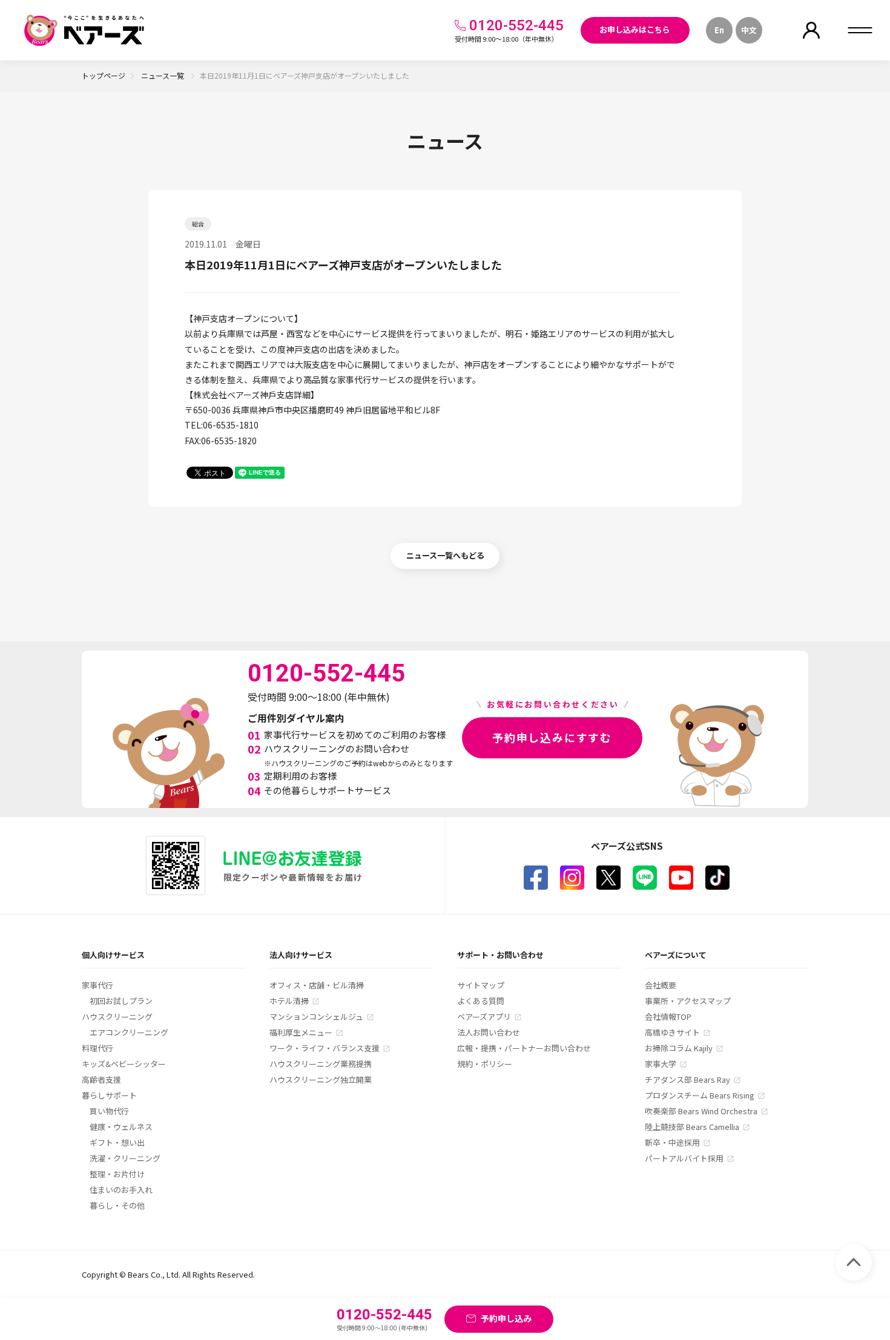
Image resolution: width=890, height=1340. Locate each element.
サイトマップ (480, 985)
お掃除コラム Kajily (679, 1048)
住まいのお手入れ (121, 1189)
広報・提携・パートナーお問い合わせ (524, 1048)
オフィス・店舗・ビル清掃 (316, 985)
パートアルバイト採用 (684, 1158)
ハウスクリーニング (117, 1016)
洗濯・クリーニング (125, 1158)
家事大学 (660, 1063)
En (719, 30)
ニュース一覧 (163, 75)
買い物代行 (109, 1111)
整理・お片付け (117, 1174)
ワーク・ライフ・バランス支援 (324, 1048)
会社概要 (660, 985)
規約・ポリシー (484, 1063)
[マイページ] (811, 30)
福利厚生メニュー (300, 1032)
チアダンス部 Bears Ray (687, 1079)
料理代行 (97, 1048)
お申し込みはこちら (634, 29)
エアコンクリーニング (129, 1032)
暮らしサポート (109, 1095)
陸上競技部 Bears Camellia (692, 1126)
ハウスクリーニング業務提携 (320, 1063)
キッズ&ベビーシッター (124, 1063)
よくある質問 (480, 1001)
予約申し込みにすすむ (552, 737)
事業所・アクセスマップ (688, 1001)
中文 (749, 30)
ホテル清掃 (289, 1001)
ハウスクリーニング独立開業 (320, 1079)
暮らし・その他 (117, 1205)
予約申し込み (506, 1318)
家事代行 (97, 985)
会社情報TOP (668, 1016)
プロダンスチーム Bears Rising (699, 1095)
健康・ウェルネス (121, 1126)
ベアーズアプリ (484, 1016)
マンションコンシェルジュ (316, 1016)
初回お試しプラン (121, 1001)
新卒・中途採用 (672, 1142)
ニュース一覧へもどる (445, 555)
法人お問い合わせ (488, 1032)
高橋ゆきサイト (672, 1032)
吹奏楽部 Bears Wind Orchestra (701, 1111)
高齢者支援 (101, 1079)
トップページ (103, 75)
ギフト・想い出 (117, 1142)
